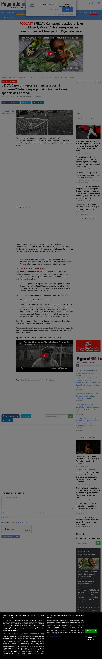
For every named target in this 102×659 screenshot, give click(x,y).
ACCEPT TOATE (91, 631)
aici (15, 646)
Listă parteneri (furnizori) (54, 636)
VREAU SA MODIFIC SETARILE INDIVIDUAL (90, 637)
